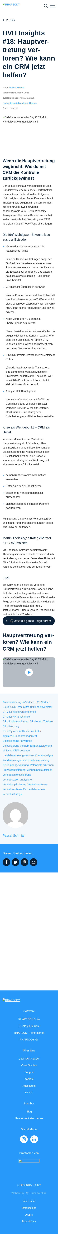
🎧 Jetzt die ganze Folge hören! (30, 620)
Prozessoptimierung (14, 770)
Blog (29, 1111)
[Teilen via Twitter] (15, 862)
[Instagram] (24, 1139)
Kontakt (29, 1092)
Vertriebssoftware (37, 784)
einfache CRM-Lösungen (17, 750)
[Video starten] (29, 672)
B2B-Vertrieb (42, 702)
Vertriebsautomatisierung (17, 774)
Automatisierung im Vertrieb (18, 702)
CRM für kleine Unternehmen (19, 711)
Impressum (29, 1201)
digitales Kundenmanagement (20, 736)
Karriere (29, 1079)
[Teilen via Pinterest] (24, 862)
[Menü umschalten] (53, 6)
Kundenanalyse (44, 755)
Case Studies (29, 1065)
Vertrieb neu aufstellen (39, 770)
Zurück (10, 20)
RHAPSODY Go (29, 1039)
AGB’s (29, 1214)
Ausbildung (29, 1085)
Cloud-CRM (9, 707)
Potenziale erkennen (42, 765)
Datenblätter (29, 1221)
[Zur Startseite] (11, 6)
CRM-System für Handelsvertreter (22, 731)
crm (20, 707)
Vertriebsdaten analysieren (18, 779)
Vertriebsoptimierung (14, 784)
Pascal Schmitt (16, 87)
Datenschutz (29, 1208)
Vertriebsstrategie (13, 794)
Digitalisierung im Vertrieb (17, 740)
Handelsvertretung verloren (18, 755)
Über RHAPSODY (29, 1058)
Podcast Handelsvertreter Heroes (20, 103)
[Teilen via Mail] (33, 862)
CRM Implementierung (15, 721)
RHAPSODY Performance (29, 1032)
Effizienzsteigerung (41, 745)
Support (29, 1072)
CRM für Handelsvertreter (37, 707)
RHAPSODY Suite (29, 1019)
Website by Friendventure (29, 1193)
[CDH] (29, 1166)
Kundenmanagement (15, 760)
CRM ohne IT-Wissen (42, 721)
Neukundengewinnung (16, 765)
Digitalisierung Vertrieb (16, 745)
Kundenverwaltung (38, 760)
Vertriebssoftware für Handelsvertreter (24, 789)
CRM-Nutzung (11, 726)
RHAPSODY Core (29, 1026)
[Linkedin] (34, 1139)
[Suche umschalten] (46, 6)
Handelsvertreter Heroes (29, 1118)
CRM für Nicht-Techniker (17, 716)
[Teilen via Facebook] (6, 862)
